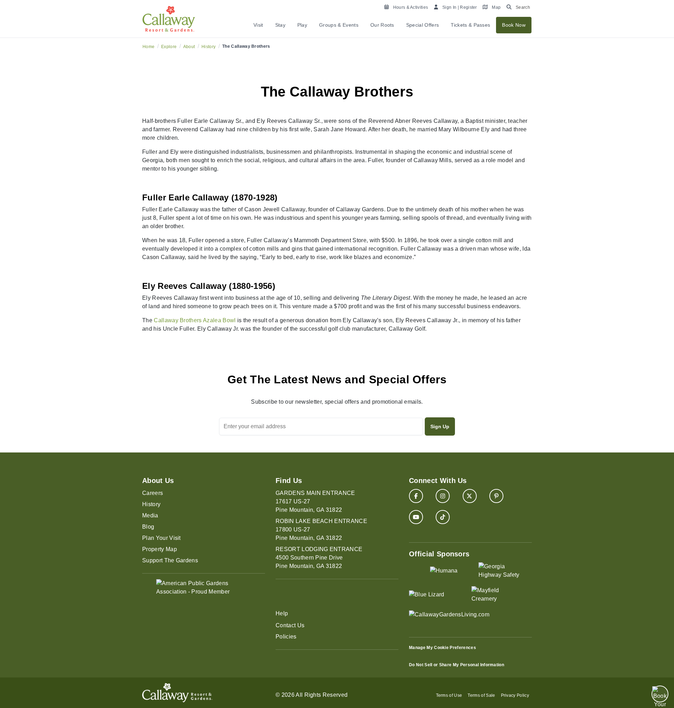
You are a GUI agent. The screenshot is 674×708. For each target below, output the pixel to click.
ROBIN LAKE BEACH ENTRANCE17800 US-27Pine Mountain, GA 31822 (321, 529)
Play (302, 25)
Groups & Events (338, 25)
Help (282, 613)
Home (148, 46)
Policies (286, 637)
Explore (169, 46)
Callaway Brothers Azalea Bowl (195, 320)
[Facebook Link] (416, 496)
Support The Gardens (170, 560)
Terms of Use (449, 695)
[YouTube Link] (416, 517)
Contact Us (290, 625)
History (208, 46)
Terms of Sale (481, 695)
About (189, 46)
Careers (152, 493)
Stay (280, 25)
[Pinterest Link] (496, 496)
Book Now (514, 25)
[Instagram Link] (443, 496)
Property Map (159, 549)
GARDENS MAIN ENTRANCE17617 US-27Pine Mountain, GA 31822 (315, 501)
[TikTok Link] (443, 517)
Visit (258, 25)
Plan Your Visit (161, 538)
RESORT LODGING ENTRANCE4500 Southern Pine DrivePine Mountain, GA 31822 (319, 557)
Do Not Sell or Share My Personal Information (456, 664)
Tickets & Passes (470, 25)
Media (150, 515)
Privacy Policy (515, 695)
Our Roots (382, 25)
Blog (148, 527)
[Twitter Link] (470, 496)
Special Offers (422, 25)
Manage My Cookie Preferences (442, 647)
